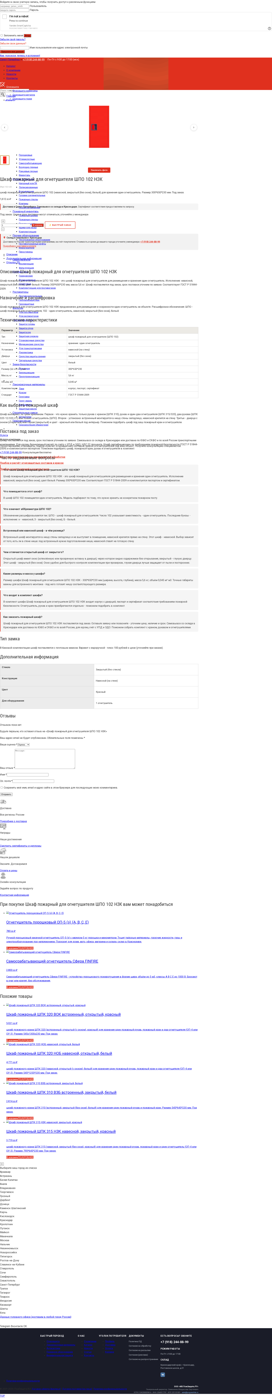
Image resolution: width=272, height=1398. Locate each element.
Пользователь (38, 6)
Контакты (89, 1355)
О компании (90, 1341)
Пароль (34, 9)
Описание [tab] (12, 254)
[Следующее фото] (193, 127)
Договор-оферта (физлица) (46, 1389)
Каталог (88, 1345)
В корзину (37, 225)
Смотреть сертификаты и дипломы (20, 845)
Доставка (110, 1345)
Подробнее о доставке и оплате (19, 246)
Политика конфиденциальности (23, 1381)
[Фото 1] (4, 160)
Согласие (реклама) (138, 1355)
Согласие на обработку (140, 1346)
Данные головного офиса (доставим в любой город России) (35, 1316)
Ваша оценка (8, 744)
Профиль (110, 1341)
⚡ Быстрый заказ (60, 225)
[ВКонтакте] (163, 1375)
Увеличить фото (99, 170)
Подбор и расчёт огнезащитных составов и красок (32, 462)
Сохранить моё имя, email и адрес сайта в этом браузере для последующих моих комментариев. (61, 787)
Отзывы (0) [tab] (13, 262)
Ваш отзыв (7, 767)
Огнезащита (53, 1341)
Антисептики (53, 1348)
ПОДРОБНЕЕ (26, 948)
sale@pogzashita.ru (190, 1392)
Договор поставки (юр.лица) (77, 1389)
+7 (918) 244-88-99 (34, 59)
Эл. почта (6, 781)
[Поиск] (2, 94)
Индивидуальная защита (60, 1355)
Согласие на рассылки (139, 1350)
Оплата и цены (8, 870)
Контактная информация (14, 895)
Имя (3, 774)
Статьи (87, 1352)
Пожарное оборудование (60, 1352)
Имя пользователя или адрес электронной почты (59, 47)
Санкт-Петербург (10, 59)
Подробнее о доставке (13, 821)
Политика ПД (135, 1341)
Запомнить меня (13, 35)
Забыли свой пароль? (13, 39)
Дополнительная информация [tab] (24, 258)
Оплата (109, 1348)
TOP (2, 1395)
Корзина (109, 1352)
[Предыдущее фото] (4, 127)
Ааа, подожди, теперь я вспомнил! (20, 55)
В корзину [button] (12, 948)
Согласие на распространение (143, 1359)
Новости (88, 1348)
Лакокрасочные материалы (61, 1345)
